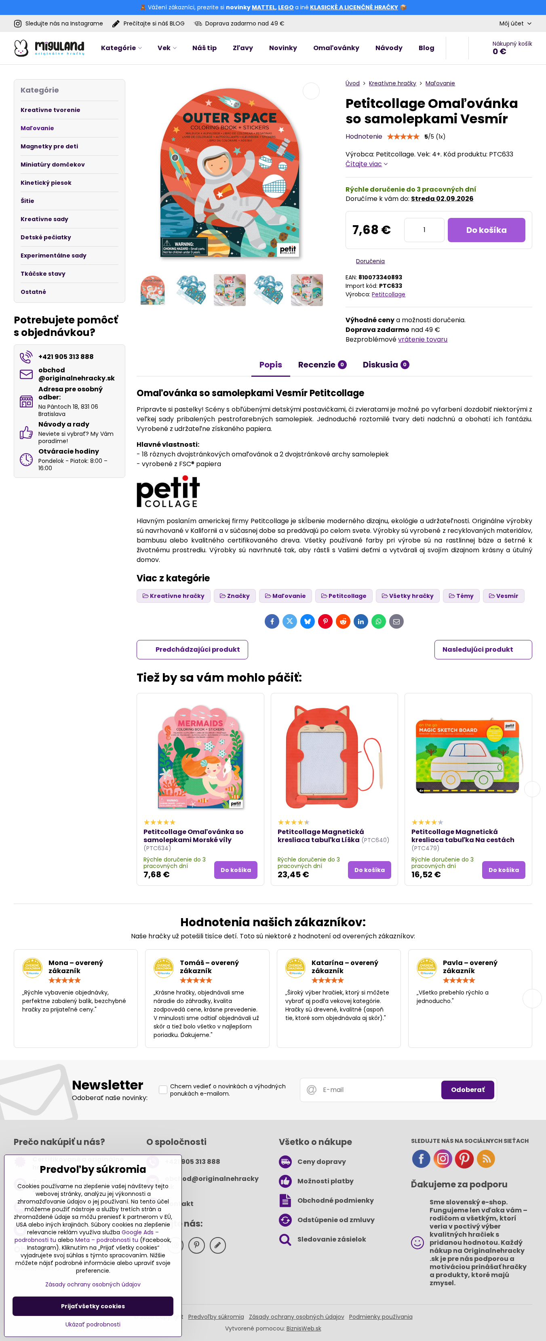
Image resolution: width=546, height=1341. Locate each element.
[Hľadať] (457, 48)
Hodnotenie (364, 136)
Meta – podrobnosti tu (106, 1240)
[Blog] (486, 1167)
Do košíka (486, 230)
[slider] (403, 136)
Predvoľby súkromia (216, 1317)
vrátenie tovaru (422, 339)
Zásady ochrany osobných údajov (296, 1317)
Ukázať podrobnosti (92, 1324)
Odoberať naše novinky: (110, 1097)
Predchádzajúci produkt (198, 649)
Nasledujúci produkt (478, 649)
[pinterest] (464, 1167)
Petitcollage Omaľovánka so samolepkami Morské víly (193, 836)
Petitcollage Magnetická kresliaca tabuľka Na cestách (462, 836)
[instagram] (443, 1167)
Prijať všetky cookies (93, 1306)
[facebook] (421, 1167)
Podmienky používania (381, 1317)
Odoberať (468, 1089)
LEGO (286, 7)
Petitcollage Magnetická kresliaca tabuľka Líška (321, 836)
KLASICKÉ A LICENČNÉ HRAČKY (354, 7)
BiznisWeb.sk (304, 1328)
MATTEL (263, 7)
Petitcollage (388, 294)
